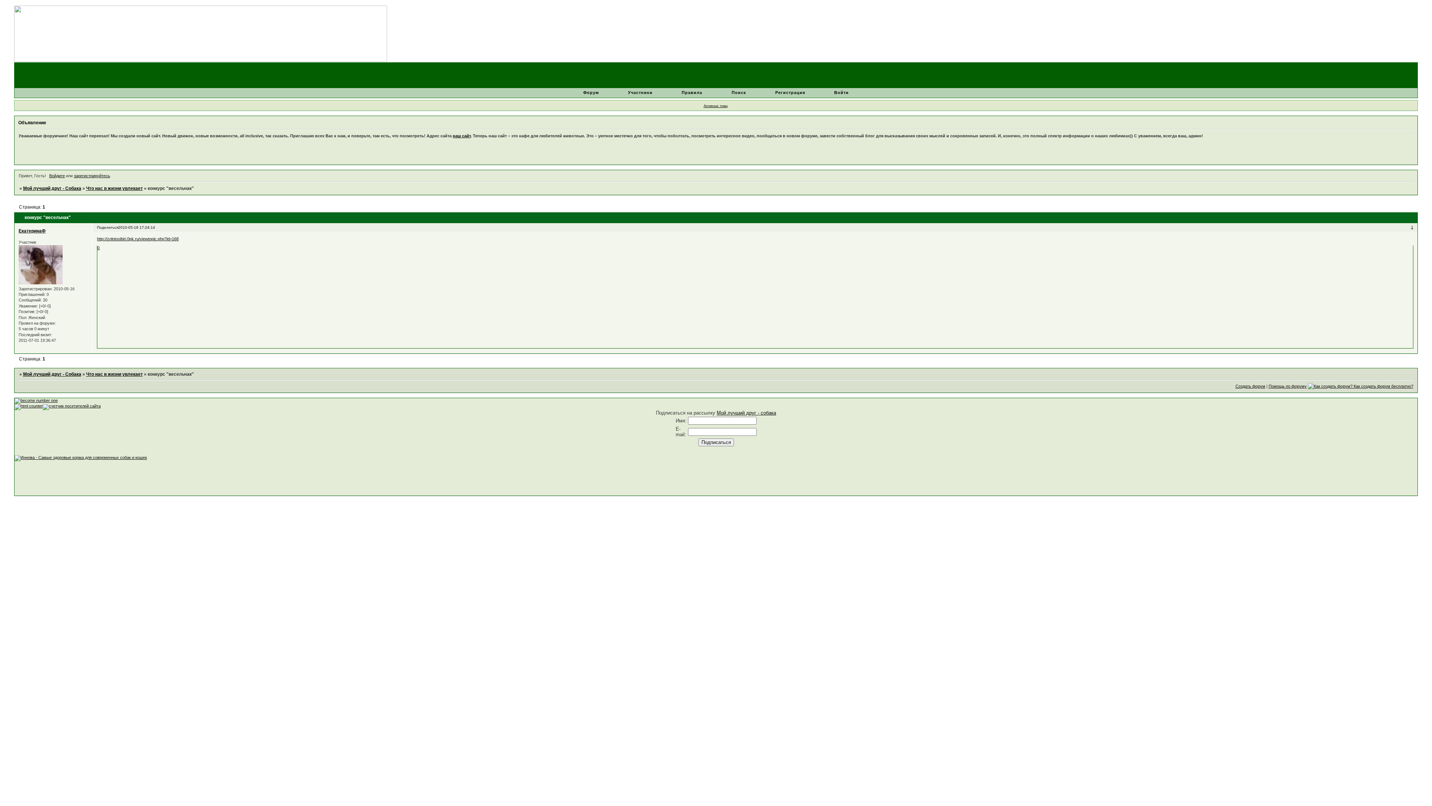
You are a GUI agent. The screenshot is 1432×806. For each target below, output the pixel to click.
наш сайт (462, 136)
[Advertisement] (150, 478)
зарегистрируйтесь (92, 176)
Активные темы (716, 106)
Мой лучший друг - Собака (52, 188)
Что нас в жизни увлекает (114, 188)
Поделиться (107, 227)
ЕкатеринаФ (32, 231)
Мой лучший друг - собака (746, 413)
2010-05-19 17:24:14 (136, 227)
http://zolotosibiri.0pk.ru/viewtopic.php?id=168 (138, 239)
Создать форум (1250, 386)
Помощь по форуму (1288, 386)
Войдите (57, 176)
